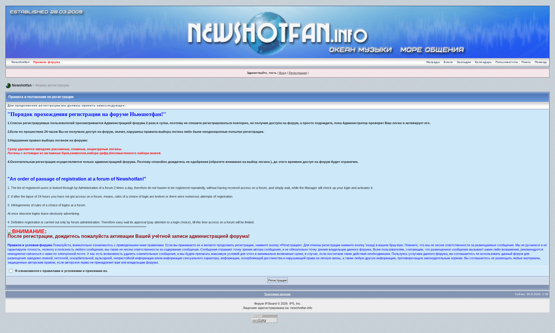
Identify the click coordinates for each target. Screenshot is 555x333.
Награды (433, 62)
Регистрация (298, 72)
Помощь (541, 62)
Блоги (448, 62)
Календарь (483, 62)
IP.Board (271, 303)
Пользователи (506, 62)
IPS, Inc (294, 303)
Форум (259, 303)
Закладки (464, 62)
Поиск (526, 62)
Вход (282, 72)
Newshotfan (20, 62)
